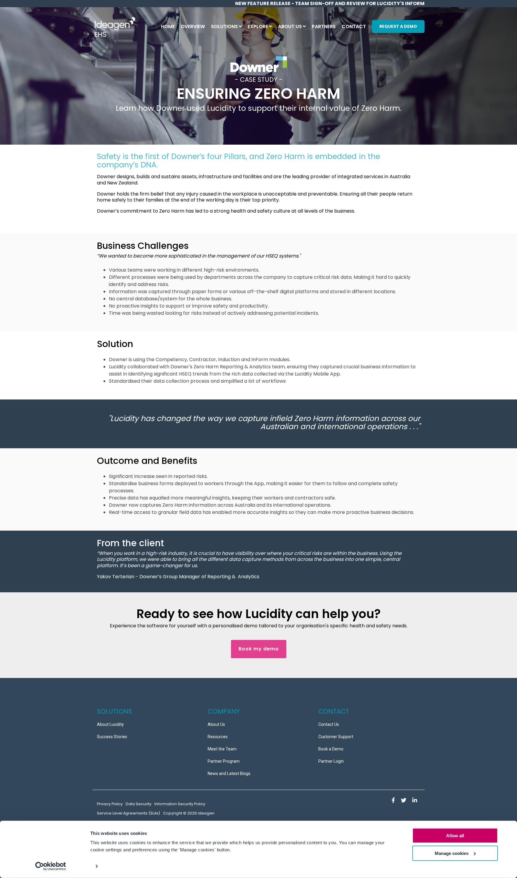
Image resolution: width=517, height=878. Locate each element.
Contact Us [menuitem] (328, 724)
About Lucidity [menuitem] (110, 724)
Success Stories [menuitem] (112, 736)
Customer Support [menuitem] (335, 736)
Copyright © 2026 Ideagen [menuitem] (189, 813)
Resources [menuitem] (218, 736)
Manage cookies (452, 853)
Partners (324, 26)
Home (168, 26)
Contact (354, 26)
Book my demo (258, 648)
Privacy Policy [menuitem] (110, 803)
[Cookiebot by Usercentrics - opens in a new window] (51, 866)
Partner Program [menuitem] (224, 761)
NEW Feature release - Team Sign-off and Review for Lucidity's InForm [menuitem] (330, 3)
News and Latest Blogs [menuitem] (229, 773)
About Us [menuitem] (216, 724)
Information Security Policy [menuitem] (179, 803)
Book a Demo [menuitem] (330, 749)
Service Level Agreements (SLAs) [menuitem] (128, 813)
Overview (193, 26)
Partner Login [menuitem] (331, 761)
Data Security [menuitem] (138, 803)
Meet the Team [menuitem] (222, 749)
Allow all (455, 835)
